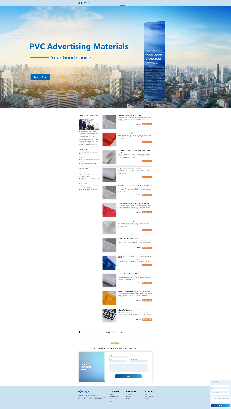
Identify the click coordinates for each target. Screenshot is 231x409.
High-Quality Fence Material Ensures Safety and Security (88, 156)
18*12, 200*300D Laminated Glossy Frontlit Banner (130, 168)
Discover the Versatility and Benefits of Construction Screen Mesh (87, 175)
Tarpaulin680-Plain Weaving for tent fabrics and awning (131, 133)
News (130, 3)
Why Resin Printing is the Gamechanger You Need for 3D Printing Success (88, 164)
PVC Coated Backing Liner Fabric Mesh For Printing (130, 115)
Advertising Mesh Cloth (115, 396)
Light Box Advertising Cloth (115, 401)
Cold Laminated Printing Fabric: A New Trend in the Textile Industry (88, 167)
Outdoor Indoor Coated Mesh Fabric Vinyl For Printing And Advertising (135, 186)
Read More (138, 124)
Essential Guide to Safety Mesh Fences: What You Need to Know (89, 179)
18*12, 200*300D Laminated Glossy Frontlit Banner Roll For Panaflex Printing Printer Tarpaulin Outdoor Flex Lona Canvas (134, 151)
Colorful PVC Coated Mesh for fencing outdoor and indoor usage (133, 203)
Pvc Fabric (128, 399)
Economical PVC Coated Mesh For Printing (128, 238)
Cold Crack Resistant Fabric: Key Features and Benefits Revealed (89, 182)
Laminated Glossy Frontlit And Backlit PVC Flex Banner (131, 274)
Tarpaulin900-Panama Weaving (126, 221)
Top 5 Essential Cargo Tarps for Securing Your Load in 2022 (89, 160)
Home (114, 3)
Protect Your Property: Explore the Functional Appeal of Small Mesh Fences (88, 190)
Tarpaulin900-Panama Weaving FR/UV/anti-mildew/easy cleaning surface (134, 256)
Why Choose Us (149, 396)
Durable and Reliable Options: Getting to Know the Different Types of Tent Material (89, 153)
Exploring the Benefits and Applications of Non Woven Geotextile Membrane (89, 186)
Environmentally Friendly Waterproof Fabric (132, 401)
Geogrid (111, 394)
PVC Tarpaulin (112, 399)
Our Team (147, 399)
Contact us (139, 3)
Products (122, 3)
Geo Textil (128, 396)
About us (148, 3)
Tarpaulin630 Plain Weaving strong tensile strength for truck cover (134, 291)
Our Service (148, 401)
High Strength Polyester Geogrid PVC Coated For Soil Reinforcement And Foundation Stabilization (134, 309)
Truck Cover (129, 394)
